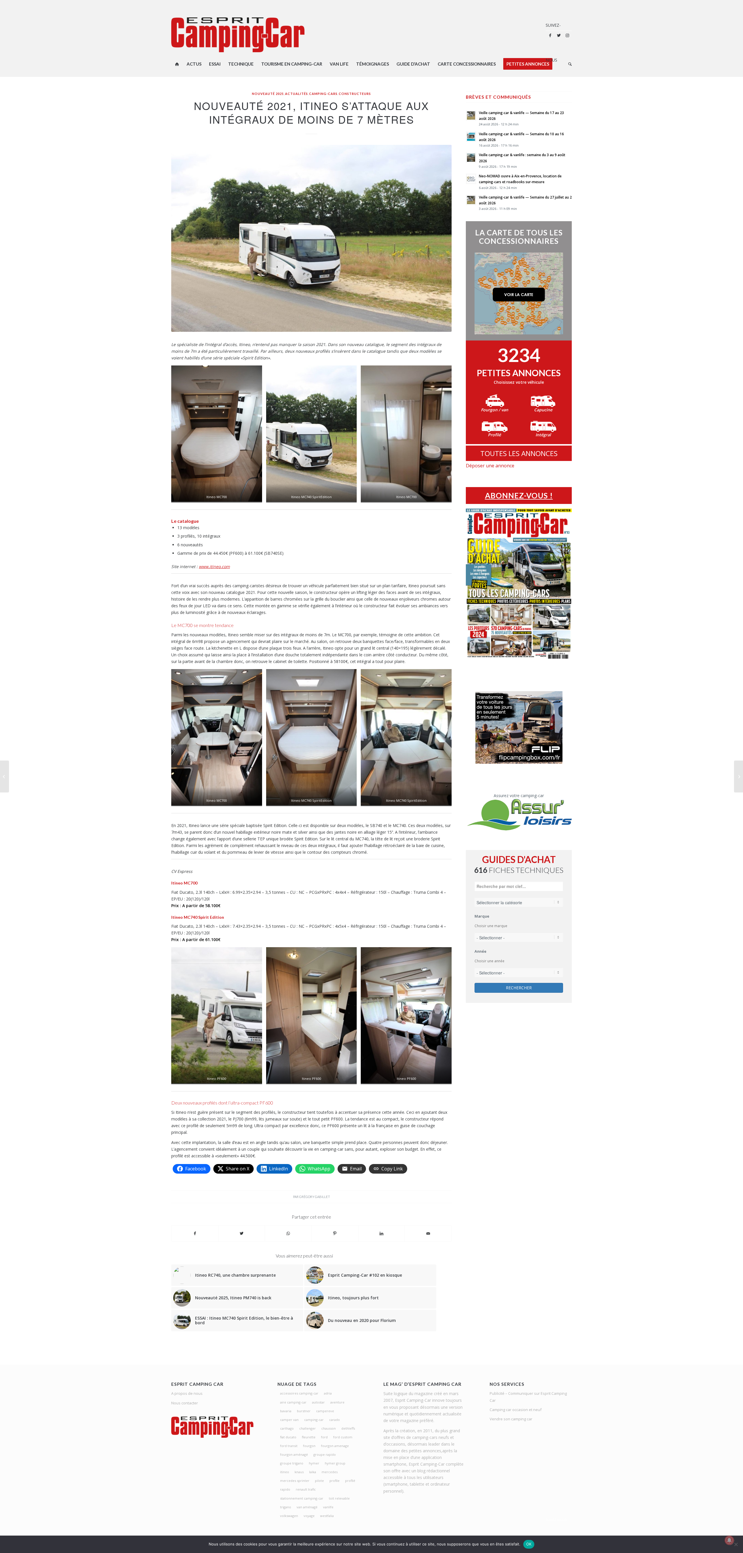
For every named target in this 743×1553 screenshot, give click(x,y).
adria (328, 1393)
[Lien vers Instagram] (567, 35)
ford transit (288, 1446)
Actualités (296, 94)
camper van (289, 1419)
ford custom (342, 1437)
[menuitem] (177, 64)
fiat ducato (288, 1437)
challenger (307, 1428)
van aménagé (307, 1507)
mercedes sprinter (294, 1480)
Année (480, 951)
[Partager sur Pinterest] (335, 1233)
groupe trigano (291, 1463)
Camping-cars (323, 94)
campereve (325, 1411)
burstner (304, 1411)
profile (334, 1480)
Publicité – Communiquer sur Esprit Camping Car (528, 1397)
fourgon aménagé (294, 1454)
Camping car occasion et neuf (516, 1409)
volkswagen (289, 1516)
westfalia (327, 1516)
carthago (287, 1428)
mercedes (330, 1472)
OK (529, 1544)
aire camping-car (293, 1402)
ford (324, 1437)
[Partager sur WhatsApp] (288, 1233)
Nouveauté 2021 (268, 94)
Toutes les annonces (519, 453)
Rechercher (519, 987)
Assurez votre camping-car (519, 795)
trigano (285, 1507)
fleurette (308, 1437)
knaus (299, 1472)
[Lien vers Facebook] (550, 35)
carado (334, 1419)
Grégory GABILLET (314, 1197)
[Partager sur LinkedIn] (381, 1233)
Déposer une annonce (490, 465)
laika (312, 1472)
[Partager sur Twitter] (242, 1233)
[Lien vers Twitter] (558, 35)
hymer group (335, 1463)
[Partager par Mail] (428, 1233)
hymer (314, 1463)
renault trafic (306, 1489)
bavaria (285, 1411)
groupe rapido (324, 1454)
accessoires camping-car (299, 1393)
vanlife (328, 1507)
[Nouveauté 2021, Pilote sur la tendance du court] (4, 776)
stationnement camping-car (301, 1498)
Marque (482, 916)
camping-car (314, 1419)
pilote (319, 1480)
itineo (284, 1472)
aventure (337, 1402)
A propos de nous (187, 1393)
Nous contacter (184, 1403)
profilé (350, 1480)
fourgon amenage (335, 1446)
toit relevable (339, 1498)
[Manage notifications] (729, 1540)
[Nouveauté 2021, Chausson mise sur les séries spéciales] (738, 776)
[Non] (736, 1544)
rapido (285, 1489)
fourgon (309, 1446)
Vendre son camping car (511, 1419)
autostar (318, 1402)
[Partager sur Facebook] (195, 1233)
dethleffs (348, 1428)
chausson (328, 1428)
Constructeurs (355, 94)
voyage (309, 1516)
